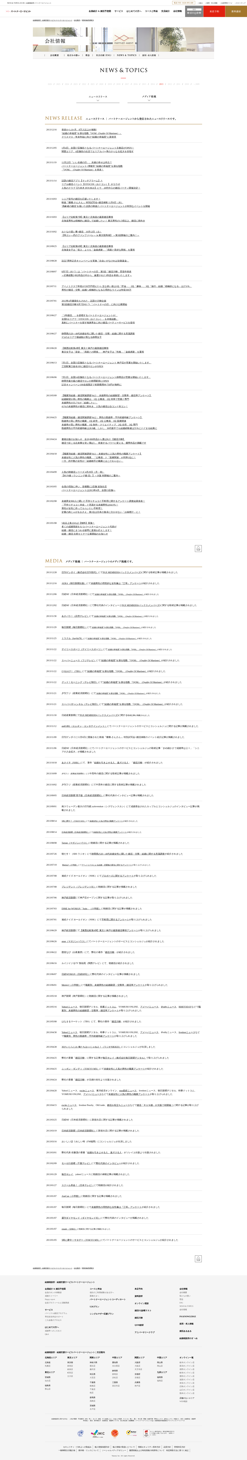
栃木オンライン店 (187, 1362)
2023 (75, 84)
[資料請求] (236, 11)
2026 (50, 84)
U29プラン (94, 1307)
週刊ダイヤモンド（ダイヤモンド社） (81, 1218)
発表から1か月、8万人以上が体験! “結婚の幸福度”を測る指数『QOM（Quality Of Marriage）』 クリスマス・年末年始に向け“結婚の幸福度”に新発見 (92, 133)
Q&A (201, 3)
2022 (84, 84)
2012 (170, 84)
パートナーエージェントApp (144, 1420)
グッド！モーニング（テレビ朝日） (80, 682)
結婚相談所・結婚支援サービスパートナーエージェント (52, 20)
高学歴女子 (97, 1420)
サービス (118, 11)
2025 (58, 84)
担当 (182, 1419)
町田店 (70, 1373)
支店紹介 (165, 11)
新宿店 (70, 1366)
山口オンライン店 (187, 1390)
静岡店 (115, 1374)
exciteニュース (87, 1090)
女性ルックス (168, 1419)
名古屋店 (116, 1366)
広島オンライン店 (187, 1386)
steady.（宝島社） (69, 1229)
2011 (178, 84)
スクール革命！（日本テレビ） (78, 1185)
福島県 (47, 1385)
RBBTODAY (185, 1007)
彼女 (91, 1420)
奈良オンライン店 (187, 1383)
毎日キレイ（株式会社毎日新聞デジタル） (124, 1058)
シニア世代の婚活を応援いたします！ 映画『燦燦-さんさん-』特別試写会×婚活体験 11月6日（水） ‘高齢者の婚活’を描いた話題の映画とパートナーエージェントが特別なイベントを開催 (106, 202)
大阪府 (137, 1362)
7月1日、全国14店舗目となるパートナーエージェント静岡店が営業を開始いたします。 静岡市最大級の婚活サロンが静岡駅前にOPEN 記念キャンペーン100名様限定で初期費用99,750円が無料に (106, 381)
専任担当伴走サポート (54, 1317)
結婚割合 (187, 1419)
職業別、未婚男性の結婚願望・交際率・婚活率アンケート (115, 985)
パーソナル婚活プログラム (56, 1313)
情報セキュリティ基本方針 (149, 1447)
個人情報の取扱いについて (124, 1447)
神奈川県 (93, 1362)
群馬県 (92, 1397)
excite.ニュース (69, 1105)
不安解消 (81, 1419)
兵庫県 (137, 1382)
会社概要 (183, 1292)
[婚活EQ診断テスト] (194, 11)
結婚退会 (105, 1420)
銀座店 (70, 1369)
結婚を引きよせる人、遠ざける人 (111, 762)
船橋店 (92, 1386)
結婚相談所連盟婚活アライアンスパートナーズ (170, 1420)
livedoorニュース (187, 1032)
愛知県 (115, 1362)
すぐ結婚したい (107, 1419)
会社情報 (177, 11)
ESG (181, 1303)
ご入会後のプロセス (53, 1320)
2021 (93, 84)
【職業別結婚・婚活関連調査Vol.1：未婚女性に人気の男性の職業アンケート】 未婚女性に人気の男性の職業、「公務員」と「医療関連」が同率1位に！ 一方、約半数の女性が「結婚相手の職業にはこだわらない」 (102, 457)
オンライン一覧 (187, 1358)
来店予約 (139, 1289)
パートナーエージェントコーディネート (108, 1299)
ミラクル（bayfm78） (72, 638)
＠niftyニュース (168, 1007)
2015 (144, 84)
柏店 (91, 1393)
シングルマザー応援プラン (102, 1314)
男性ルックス (158, 1419)
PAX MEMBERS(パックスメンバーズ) (122, 572)
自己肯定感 (123, 1420)
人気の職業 (73, 1419)
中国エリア (162, 1358)
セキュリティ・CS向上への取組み (77, 1447)
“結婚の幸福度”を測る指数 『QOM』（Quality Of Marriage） (119, 594)
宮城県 (47, 1377)
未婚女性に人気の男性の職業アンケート (106, 821)
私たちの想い (185, 1296)
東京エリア (72, 1358)
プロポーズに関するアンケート (118, 876)
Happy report (50, 1299)
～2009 (196, 84)
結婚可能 (150, 1419)
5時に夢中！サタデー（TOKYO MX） (81, 1240)
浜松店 (115, 1377)
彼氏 (99, 1419)
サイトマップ (241, 3)
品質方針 (167, 1447)
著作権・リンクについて (88, 1450)
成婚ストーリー (51, 1296)
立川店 (70, 1376)
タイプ (95, 1419)
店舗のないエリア (187, 1398)
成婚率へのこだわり (53, 1331)
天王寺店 (138, 1369)
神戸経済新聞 (68, 897)
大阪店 (137, 1366)
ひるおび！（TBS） (72, 671)
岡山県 (160, 1362)
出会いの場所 (117, 1419)
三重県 (115, 1382)
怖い (131, 1419)
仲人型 (140, 1419)
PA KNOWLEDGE (188, 1316)
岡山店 (160, 1366)
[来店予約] (214, 11)
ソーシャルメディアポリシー (114, 1450)
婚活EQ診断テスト (143, 1310)
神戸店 (137, 1386)
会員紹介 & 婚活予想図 (100, 11)
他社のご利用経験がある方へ (102, 1292)
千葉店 (92, 1389)
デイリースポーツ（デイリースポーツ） (82, 649)
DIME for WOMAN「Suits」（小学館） (81, 908)
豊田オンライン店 (187, 1376)
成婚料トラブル (114, 1420)
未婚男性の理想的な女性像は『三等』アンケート (116, 583)
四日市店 (116, 1386)
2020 (101, 84)
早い (90, 1419)
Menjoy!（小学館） (70, 865)
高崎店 (92, 1401)
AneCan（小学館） (71, 1196)
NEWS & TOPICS (186, 1306)
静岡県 (115, 1371)
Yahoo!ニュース (69, 1007)
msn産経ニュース (128, 1090)
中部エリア (117, 1358)
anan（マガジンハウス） (74, 941)
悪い (135, 1419)
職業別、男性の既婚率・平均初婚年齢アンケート (89, 1036)
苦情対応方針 (179, 1447)
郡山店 (47, 1389)
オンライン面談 (142, 1303)
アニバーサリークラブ (145, 1332)
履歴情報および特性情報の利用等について (147, 1450)
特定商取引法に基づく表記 (177, 1450)
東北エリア (50, 1372)
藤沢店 (92, 1369)
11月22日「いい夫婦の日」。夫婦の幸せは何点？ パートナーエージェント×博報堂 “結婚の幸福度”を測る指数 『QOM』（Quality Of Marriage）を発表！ (92, 166)
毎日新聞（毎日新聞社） (74, 627)
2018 (118, 84)
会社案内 (77, 20)
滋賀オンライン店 (187, 1379)
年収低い (86, 1420)
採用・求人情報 (211, 3)
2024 (67, 84)
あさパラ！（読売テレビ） (75, 616)
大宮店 (92, 1377)
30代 (86, 1419)
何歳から (176, 1419)
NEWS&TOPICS (88, 20)
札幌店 (47, 1366)
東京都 (70, 1362)
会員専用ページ (226, 3)
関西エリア (140, 1358)
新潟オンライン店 (187, 1366)
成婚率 (193, 1419)
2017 (127, 84)
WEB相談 (183, 1401)
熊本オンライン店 (187, 1393)
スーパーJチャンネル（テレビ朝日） (80, 704)
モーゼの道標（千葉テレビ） (76, 1163)
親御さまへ (94, 1296)
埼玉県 (92, 1374)
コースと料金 (151, 11)
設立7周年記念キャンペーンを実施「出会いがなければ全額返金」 (95, 261)
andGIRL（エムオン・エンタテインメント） (84, 726)
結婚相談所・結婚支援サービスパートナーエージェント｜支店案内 (75, 1352)
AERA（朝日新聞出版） (74, 583)
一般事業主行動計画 (66, 1450)
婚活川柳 (137, 762)
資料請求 (139, 1296)
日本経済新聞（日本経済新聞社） (75, 832)
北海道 (47, 1362)
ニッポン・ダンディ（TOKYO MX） (80, 1069)
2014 (153, 84)
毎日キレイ (67, 1174)
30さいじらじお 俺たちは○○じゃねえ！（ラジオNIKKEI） (91, 1047)
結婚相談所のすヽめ (189, 1338)
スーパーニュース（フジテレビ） (79, 660)
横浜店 (92, 1366)
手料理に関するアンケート (115, 919)
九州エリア (162, 1372)
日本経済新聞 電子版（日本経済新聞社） (82, 795)
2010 (187, 84)
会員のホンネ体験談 (53, 1292)
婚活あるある (186, 1331)
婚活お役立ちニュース (118, 1105)
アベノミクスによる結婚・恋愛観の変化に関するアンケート (107, 865)
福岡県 (160, 1377)
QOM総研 (139, 1325)
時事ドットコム (108, 1007)
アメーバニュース (149, 1007)
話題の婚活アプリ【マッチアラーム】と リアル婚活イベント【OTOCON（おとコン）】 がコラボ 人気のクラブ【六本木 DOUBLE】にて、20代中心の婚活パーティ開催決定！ (101, 184)
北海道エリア (51, 1358)
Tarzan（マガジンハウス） (75, 843)
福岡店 (160, 1381)
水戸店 (92, 1409)
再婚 (144, 1419)
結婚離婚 (131, 1420)
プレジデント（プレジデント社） (79, 887)
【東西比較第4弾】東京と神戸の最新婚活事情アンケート (109, 930)
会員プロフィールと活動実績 (57, 1303)
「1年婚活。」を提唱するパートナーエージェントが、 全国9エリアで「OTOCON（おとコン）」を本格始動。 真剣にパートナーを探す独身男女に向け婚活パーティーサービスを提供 (98, 319)
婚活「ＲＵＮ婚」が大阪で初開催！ (155, 1105)
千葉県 (92, 1382)
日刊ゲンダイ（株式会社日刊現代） (80, 572)
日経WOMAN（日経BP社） (76, 974)
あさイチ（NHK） (71, 762)
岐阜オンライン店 (187, 1373)
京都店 (137, 1377)
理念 (181, 1299)
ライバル (126, 1419)
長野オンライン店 (187, 1369)
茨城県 (92, 1406)
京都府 (137, 1374)
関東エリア (95, 1358)
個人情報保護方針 (102, 1447)
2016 (136, 84)
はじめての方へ (134, 11)
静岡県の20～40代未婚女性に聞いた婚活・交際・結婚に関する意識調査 (128, 854)
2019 (110, 84)
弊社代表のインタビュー (108, 1163)
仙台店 (47, 1381)
